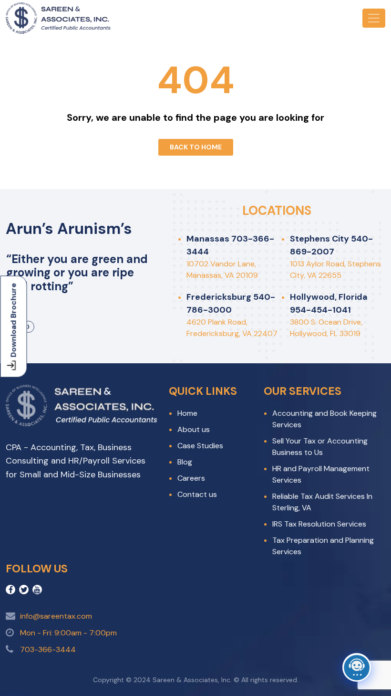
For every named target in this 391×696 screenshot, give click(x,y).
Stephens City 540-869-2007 (331, 245)
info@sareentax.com (56, 616)
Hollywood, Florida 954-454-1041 (329, 303)
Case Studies (200, 446)
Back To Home (196, 147)
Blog (184, 462)
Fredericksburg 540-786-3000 (230, 303)
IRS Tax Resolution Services (319, 524)
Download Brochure (14, 320)
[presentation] (28, 327)
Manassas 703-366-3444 (230, 245)
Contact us (197, 494)
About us (193, 429)
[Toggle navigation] (373, 18)
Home (187, 413)
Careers (191, 478)
